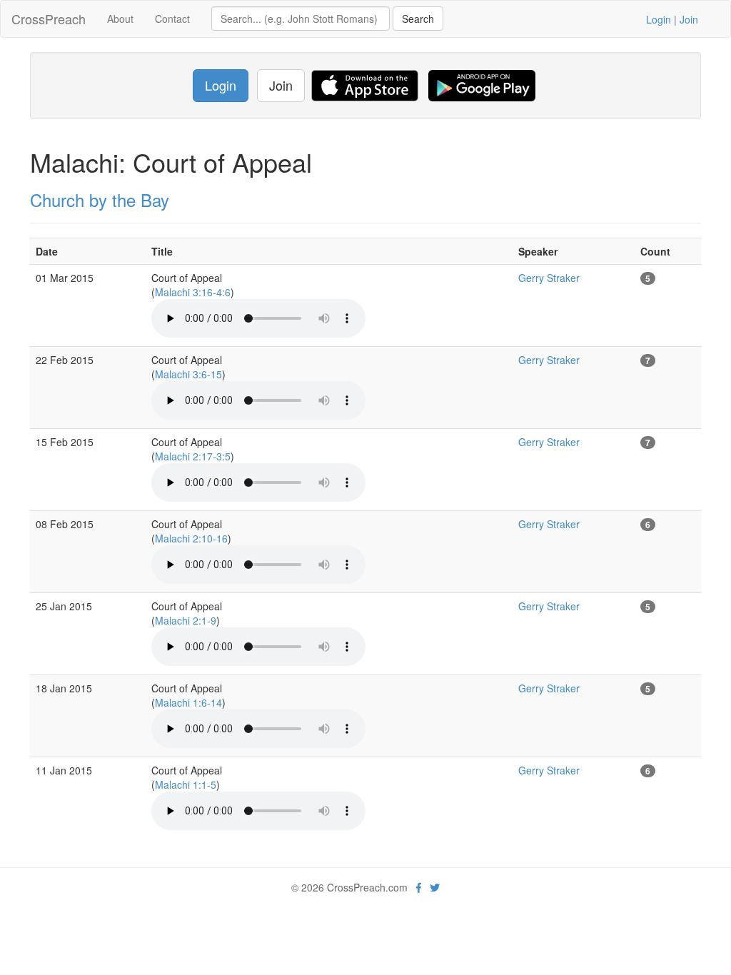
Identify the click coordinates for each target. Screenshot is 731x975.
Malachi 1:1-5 (185, 784)
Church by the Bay (99, 199)
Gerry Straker (549, 278)
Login (658, 19)
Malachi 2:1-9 (185, 620)
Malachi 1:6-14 (188, 702)
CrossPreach (48, 18)
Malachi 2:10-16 (191, 538)
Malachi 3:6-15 (188, 374)
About (120, 18)
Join (689, 19)
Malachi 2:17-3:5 (193, 456)
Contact (172, 18)
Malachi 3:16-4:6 (193, 292)
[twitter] (435, 887)
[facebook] (418, 887)
